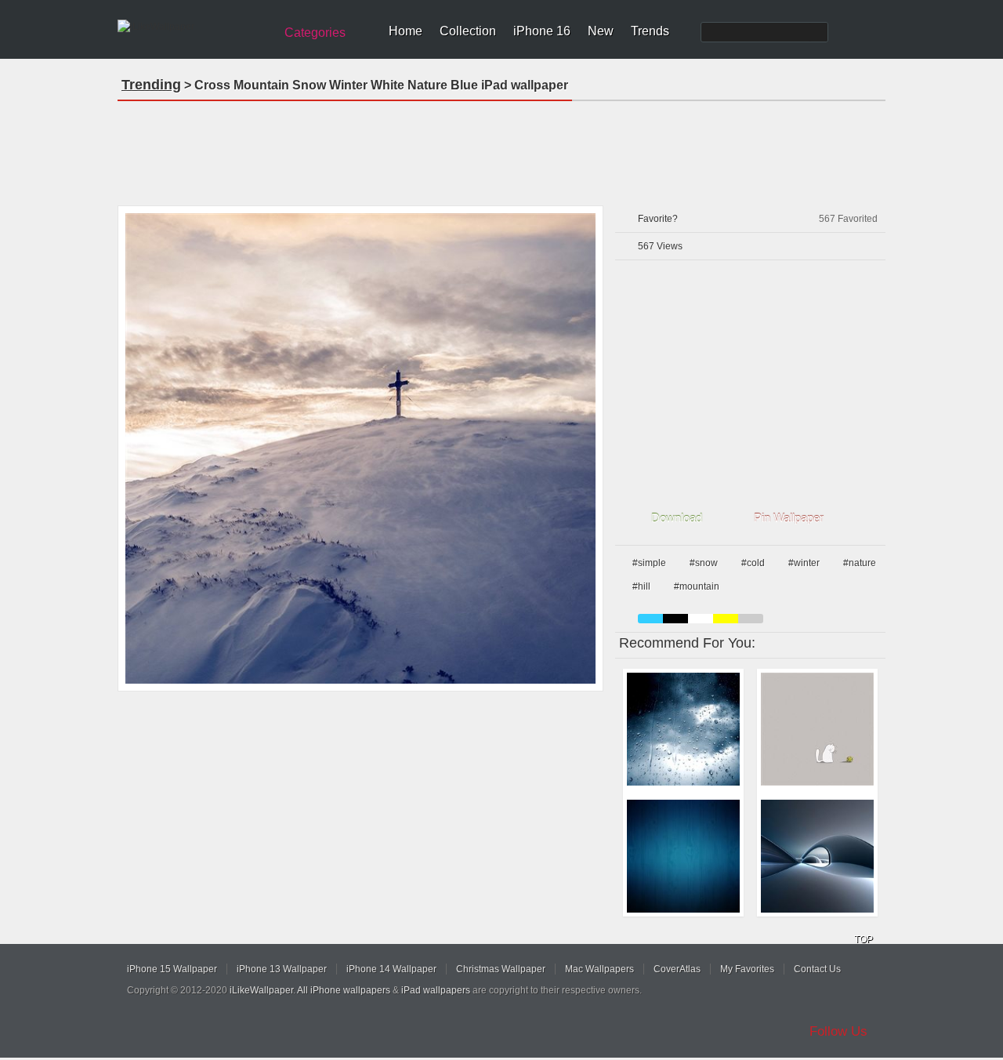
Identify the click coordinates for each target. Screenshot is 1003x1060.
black (675, 618)
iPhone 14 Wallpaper (391, 969)
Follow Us (838, 1031)
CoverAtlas (677, 969)
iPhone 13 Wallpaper (282, 969)
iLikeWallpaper (261, 990)
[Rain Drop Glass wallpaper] (683, 729)
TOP (863, 939)
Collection (468, 31)
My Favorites (747, 969)
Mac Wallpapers (599, 969)
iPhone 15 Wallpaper (172, 969)
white (700, 618)
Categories (315, 32)
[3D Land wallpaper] (817, 856)
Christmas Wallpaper (500, 969)
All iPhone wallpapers (343, 990)
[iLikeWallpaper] (194, 27)
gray (750, 618)
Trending (151, 85)
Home (405, 31)
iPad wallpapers (435, 990)
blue (650, 618)
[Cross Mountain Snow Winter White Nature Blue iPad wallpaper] (360, 448)
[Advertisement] (501, 148)
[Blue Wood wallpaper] (683, 856)
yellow (725, 618)
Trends (650, 31)
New (601, 31)
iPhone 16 (541, 31)
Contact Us (817, 969)
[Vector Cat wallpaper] (817, 729)
